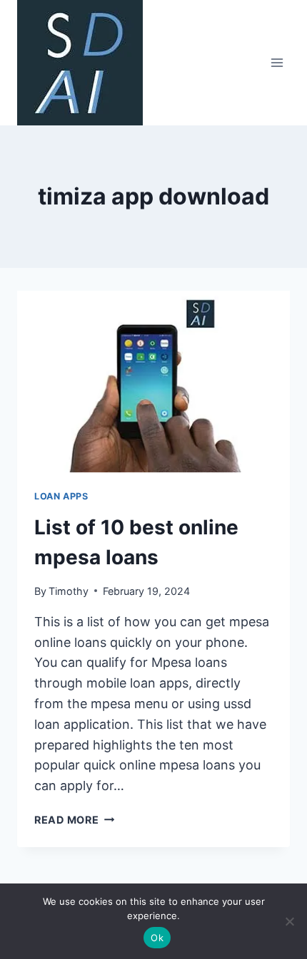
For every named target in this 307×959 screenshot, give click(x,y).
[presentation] (153, 381)
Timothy (69, 591)
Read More (74, 820)
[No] (289, 921)
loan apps (61, 496)
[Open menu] (276, 62)
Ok (157, 937)
